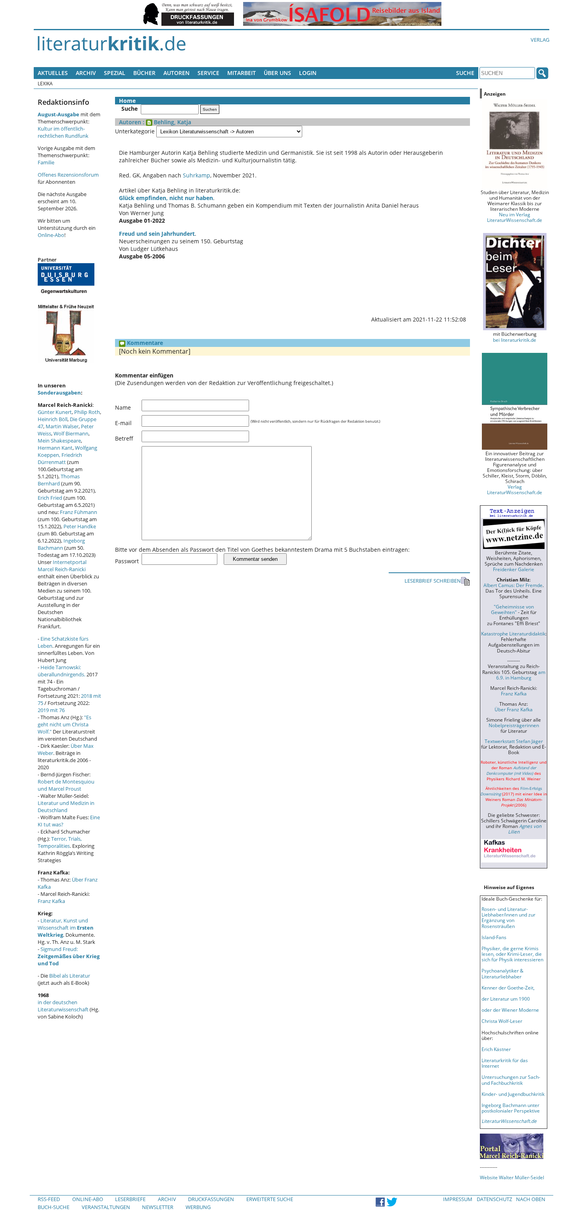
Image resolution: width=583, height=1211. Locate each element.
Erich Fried (50, 497)
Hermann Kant (55, 447)
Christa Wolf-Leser (501, 1021)
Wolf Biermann (71, 433)
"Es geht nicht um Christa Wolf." (64, 724)
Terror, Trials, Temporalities (60, 842)
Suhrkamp (196, 175)
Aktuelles (53, 73)
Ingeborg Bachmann (61, 544)
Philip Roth (87, 412)
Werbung (198, 1207)
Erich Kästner (496, 1049)
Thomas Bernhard (59, 480)
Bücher (144, 73)
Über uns (277, 73)
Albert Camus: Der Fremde (513, 585)
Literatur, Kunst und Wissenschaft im (66, 927)
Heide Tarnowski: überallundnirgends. (61, 671)
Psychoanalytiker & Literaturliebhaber (502, 973)
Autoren (176, 73)
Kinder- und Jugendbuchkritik (513, 1094)
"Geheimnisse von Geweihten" (512, 609)
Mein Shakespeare (59, 440)
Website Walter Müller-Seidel (512, 1177)
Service (208, 73)
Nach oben (530, 1199)
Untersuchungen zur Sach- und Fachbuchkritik (510, 1080)
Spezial (114, 73)
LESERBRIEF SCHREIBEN (433, 580)
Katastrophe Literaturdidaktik (513, 633)
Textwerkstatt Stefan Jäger (514, 741)
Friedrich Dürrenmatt (60, 458)
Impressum (457, 1199)
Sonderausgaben (59, 392)
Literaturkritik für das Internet (504, 1063)
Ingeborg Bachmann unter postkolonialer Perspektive (510, 1108)
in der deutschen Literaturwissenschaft (63, 1006)
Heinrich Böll (52, 419)
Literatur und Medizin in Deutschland (66, 806)
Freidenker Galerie (513, 569)
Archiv (86, 73)
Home (127, 100)
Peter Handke (79, 526)
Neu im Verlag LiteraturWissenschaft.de (514, 217)
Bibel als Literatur (69, 975)
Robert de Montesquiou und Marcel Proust (66, 785)
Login (307, 73)
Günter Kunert (55, 412)
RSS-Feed (49, 1199)
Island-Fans (493, 937)
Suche (465, 73)
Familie (46, 162)
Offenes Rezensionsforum (68, 174)
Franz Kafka (51, 901)
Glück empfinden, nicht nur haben (166, 198)
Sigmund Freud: (69, 956)
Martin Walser (62, 426)
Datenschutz (494, 1199)
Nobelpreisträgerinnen (514, 725)
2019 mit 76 (51, 710)
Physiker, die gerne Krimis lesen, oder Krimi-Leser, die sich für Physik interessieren (512, 954)
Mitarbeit (241, 73)
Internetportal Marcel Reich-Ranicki (62, 565)
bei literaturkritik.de (514, 340)
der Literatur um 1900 (505, 998)
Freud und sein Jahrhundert (157, 233)
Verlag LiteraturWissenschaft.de (514, 489)
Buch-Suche (53, 1207)
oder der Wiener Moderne (510, 1010)
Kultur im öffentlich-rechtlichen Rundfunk (63, 132)
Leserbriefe (130, 1199)
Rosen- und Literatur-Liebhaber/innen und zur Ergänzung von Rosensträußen (508, 917)
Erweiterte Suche (269, 1199)
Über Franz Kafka (514, 709)
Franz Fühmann (78, 512)
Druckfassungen (211, 1199)
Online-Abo (51, 235)
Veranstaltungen (106, 1207)
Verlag (540, 39)
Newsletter (157, 1207)
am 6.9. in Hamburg (520, 675)
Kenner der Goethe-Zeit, (508, 987)
